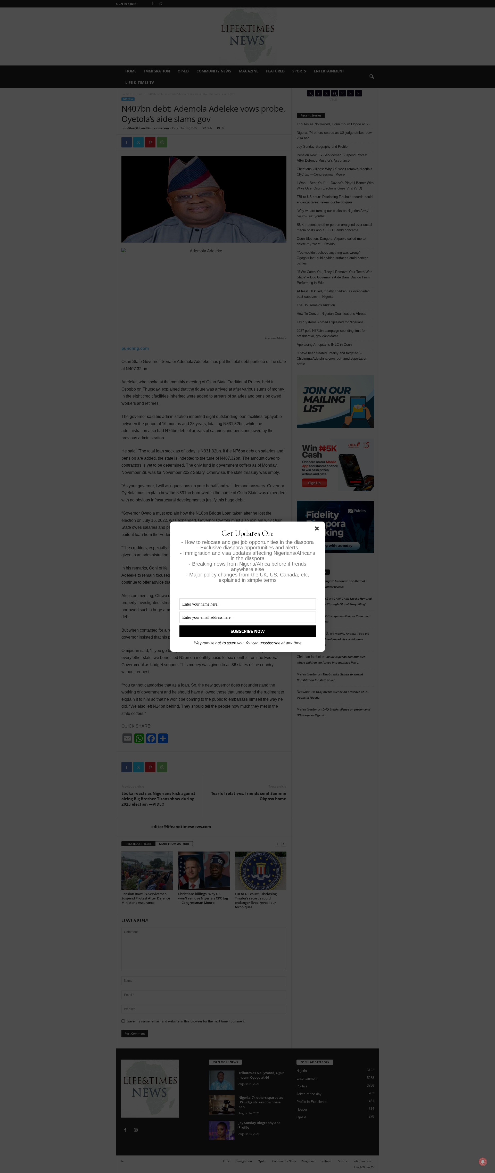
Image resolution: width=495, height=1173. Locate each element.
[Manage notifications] (483, 1162)
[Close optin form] (318, 529)
